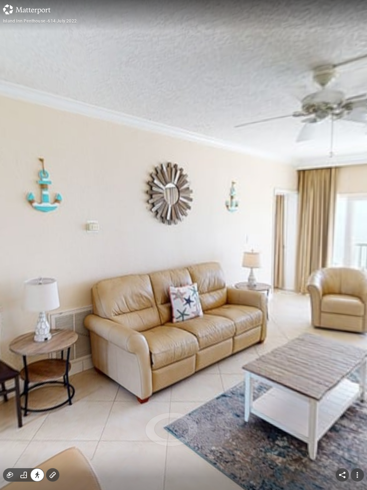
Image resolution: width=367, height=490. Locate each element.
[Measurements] (52, 475)
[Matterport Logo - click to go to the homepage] (26, 9)
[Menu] (357, 475)
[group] (23, 475)
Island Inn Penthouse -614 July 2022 (40, 21)
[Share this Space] (342, 475)
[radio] (10, 474)
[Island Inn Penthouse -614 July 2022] (183, 245)
